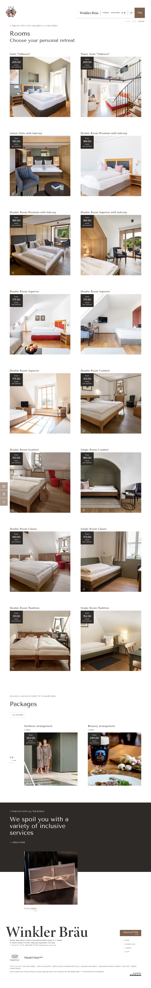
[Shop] (4, 502)
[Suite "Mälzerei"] (13, 114)
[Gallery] (4, 486)
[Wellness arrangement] (27, 783)
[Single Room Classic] (84, 589)
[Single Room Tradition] (84, 668)
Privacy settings (36, 972)
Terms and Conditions (57, 972)
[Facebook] (122, 13)
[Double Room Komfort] (13, 510)
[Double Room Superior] (13, 351)
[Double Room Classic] (13, 589)
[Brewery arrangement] (91, 783)
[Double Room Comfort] (84, 431)
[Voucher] (4, 494)
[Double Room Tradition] (13, 668)
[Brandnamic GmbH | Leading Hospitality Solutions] (135, 974)
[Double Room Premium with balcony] (84, 193)
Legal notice (19, 972)
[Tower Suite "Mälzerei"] (84, 114)
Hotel (134, 21)
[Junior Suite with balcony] (13, 193)
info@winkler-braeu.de (47, 945)
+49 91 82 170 (17, 945)
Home (128, 21)
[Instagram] (124, 13)
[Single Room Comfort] (84, 510)
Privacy (27, 972)
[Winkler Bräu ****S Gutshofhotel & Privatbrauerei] (11, 11)
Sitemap (46, 972)
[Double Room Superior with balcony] (84, 272)
